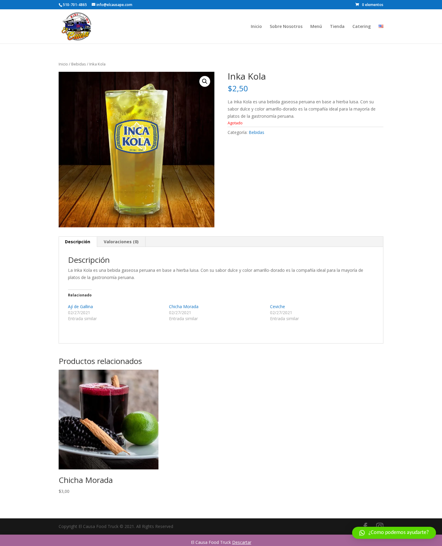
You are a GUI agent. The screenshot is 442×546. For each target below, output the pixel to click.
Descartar (241, 542)
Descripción (77, 241)
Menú (316, 26)
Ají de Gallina (80, 306)
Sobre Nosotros (286, 26)
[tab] (77, 242)
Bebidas (78, 64)
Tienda (337, 26)
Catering (361, 26)
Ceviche (277, 306)
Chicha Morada (183, 306)
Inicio (256, 26)
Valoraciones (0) (121, 241)
